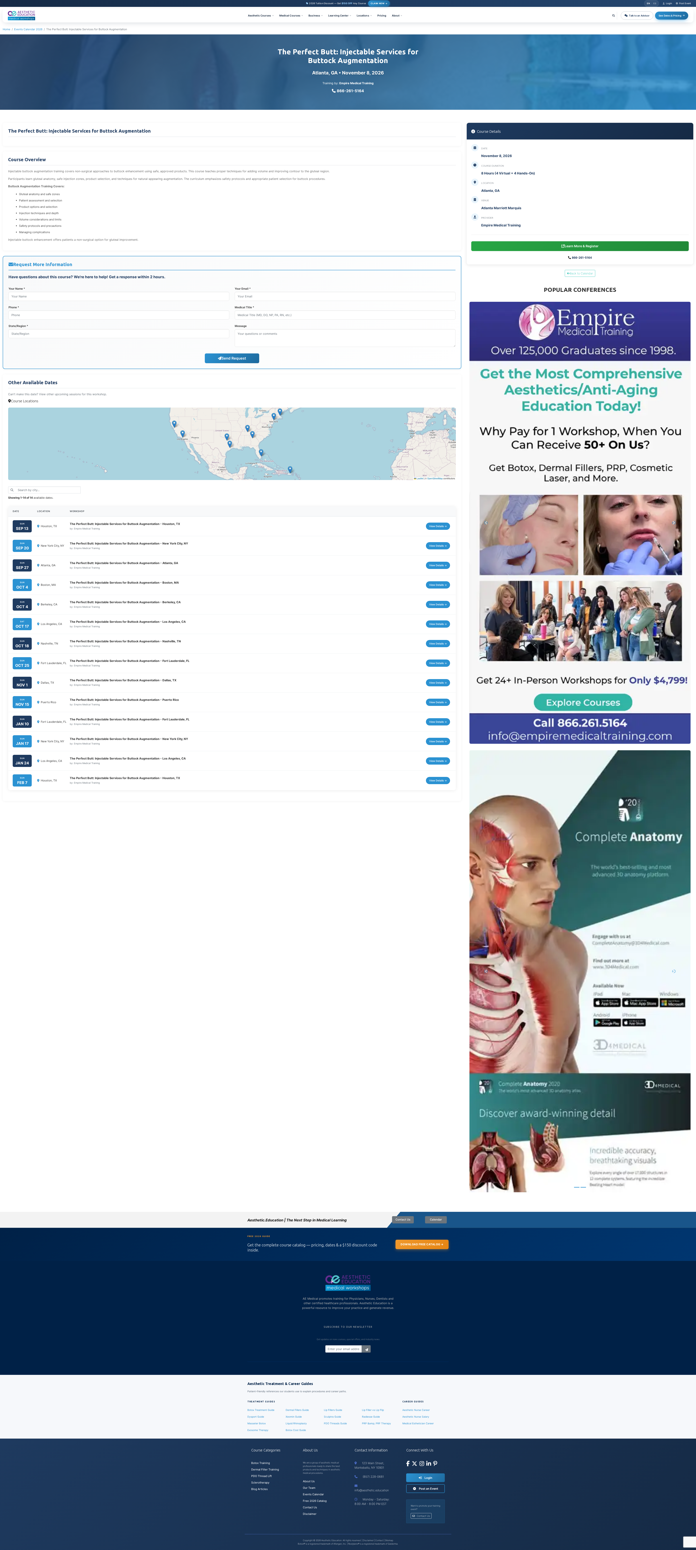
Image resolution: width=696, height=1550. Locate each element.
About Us (309, 1481)
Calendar (436, 1219)
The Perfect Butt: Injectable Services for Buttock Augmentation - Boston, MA (124, 582)
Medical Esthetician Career (418, 1423)
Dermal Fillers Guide (297, 1410)
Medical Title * (244, 307)
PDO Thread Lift (261, 1476)
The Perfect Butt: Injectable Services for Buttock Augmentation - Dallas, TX (123, 680)
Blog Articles (259, 1489)
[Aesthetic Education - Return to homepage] (21, 15)
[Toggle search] (613, 15)
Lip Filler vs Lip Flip (373, 1410)
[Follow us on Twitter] (414, 1464)
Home (6, 29)
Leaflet (419, 478)
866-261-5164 (350, 91)
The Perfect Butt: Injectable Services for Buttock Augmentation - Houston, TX (125, 524)
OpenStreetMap (435, 478)
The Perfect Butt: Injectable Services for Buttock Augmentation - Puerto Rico (124, 700)
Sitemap (389, 1540)
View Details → (438, 526)
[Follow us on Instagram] (421, 1464)
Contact (379, 1540)
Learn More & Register (581, 246)
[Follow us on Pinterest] (435, 1464)
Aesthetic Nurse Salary (415, 1416)
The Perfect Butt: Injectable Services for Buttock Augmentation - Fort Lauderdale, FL (129, 661)
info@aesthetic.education (372, 1490)
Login (428, 1478)
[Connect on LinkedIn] (428, 1464)
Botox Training (260, 1463)
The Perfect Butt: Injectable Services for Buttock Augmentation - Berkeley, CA (125, 602)
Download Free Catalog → (422, 1244)
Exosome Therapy (257, 1430)
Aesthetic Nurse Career (416, 1410)
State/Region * (18, 326)
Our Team (309, 1487)
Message (241, 326)
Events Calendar (313, 1494)
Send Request (233, 358)
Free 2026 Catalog (315, 1501)
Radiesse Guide (371, 1416)
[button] (260, 16)
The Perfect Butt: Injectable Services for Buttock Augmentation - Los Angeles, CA (128, 621)
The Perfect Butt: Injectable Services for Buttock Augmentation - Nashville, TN (125, 641)
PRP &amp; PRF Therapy (376, 1423)
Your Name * (17, 288)
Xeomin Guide (294, 1416)
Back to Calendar (581, 273)
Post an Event (428, 1488)
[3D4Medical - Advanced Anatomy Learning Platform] (580, 971)
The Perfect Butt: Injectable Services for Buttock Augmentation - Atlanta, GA (124, 563)
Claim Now (377, 3)
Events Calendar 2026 (28, 29)
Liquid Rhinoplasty (296, 1423)
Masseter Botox (256, 1423)
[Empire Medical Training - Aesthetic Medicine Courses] (580, 523)
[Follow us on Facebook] (408, 1464)
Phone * (14, 307)
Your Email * (243, 288)
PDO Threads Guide (335, 1423)
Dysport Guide (255, 1416)
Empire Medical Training (356, 83)
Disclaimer (309, 1514)
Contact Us (402, 1219)
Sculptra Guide (332, 1416)
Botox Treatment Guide (260, 1410)
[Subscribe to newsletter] (366, 1349)
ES (654, 3)
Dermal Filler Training (265, 1469)
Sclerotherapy (260, 1482)
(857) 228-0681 (373, 1476)
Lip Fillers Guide (333, 1410)
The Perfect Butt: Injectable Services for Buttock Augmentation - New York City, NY (129, 543)
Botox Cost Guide (296, 1430)
